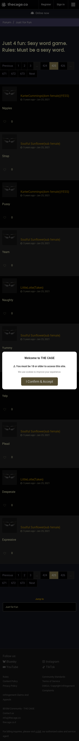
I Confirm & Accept (39, 381)
